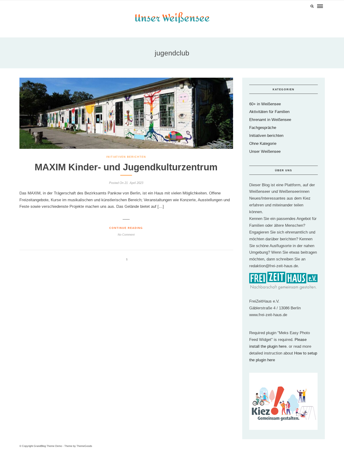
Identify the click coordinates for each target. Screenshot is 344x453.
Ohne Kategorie (262, 143)
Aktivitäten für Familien (269, 112)
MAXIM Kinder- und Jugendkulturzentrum (126, 167)
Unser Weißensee (265, 151)
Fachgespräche (262, 127)
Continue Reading (126, 227)
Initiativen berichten (126, 156)
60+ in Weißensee (265, 104)
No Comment (126, 234)
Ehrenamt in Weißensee (270, 119)
